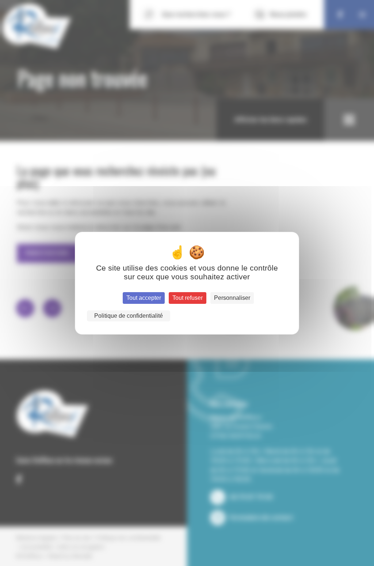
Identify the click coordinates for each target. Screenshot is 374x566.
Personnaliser (232, 298)
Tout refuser (187, 298)
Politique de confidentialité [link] (128, 316)
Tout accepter (143, 298)
